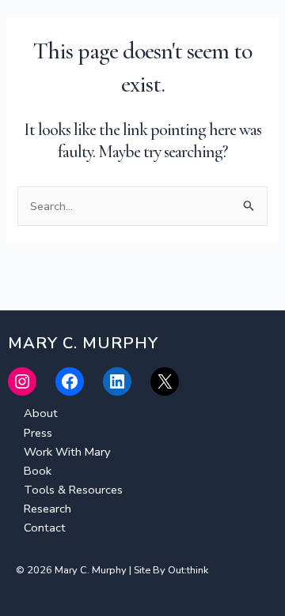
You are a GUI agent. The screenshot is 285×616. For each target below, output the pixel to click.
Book (37, 471)
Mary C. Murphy (76, 31)
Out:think (188, 570)
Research (47, 508)
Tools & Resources (73, 490)
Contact (45, 527)
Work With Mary (67, 452)
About (41, 413)
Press (38, 433)
